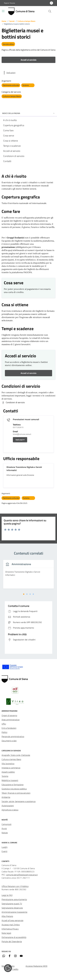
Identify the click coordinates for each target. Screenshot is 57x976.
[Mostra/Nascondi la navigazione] (3, 11)
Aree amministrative (10, 719)
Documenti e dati (9, 740)
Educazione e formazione (12, 784)
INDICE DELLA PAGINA (11, 113)
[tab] (23, 594)
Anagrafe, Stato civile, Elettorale (16, 755)
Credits (15, 969)
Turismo (5, 776)
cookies (8, 968)
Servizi (11, 21)
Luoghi (4, 847)
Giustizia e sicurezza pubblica (14, 788)
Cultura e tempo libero (26, 21)
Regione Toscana (9, 3)
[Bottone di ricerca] (50, 11)
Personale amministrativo (13, 736)
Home (4, 21)
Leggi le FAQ (7, 895)
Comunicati (6, 824)
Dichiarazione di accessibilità (14, 937)
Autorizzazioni (8, 805)
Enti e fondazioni (9, 728)
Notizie (5, 832)
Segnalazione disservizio (12, 907)
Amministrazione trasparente (14, 912)
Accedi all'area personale (12, 920)
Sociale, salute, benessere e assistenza (19, 801)
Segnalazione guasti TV (12, 903)
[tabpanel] (28, 576)
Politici (4, 732)
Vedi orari (19, 439)
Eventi (4, 851)
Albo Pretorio (7, 916)
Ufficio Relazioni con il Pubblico (15, 886)
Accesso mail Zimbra (11, 924)
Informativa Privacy (10, 928)
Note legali (6, 933)
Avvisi (4, 828)
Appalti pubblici (8, 771)
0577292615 (18, 427)
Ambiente (6, 797)
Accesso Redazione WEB (36, 966)
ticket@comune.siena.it (22, 434)
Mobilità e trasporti (10, 780)
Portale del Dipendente (12, 941)
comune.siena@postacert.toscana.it (22, 874)
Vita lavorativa (8, 763)
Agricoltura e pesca (10, 809)
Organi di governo (9, 715)
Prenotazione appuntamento (14, 899)
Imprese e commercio (11, 767)
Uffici (4, 723)
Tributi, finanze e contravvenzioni (16, 793)
